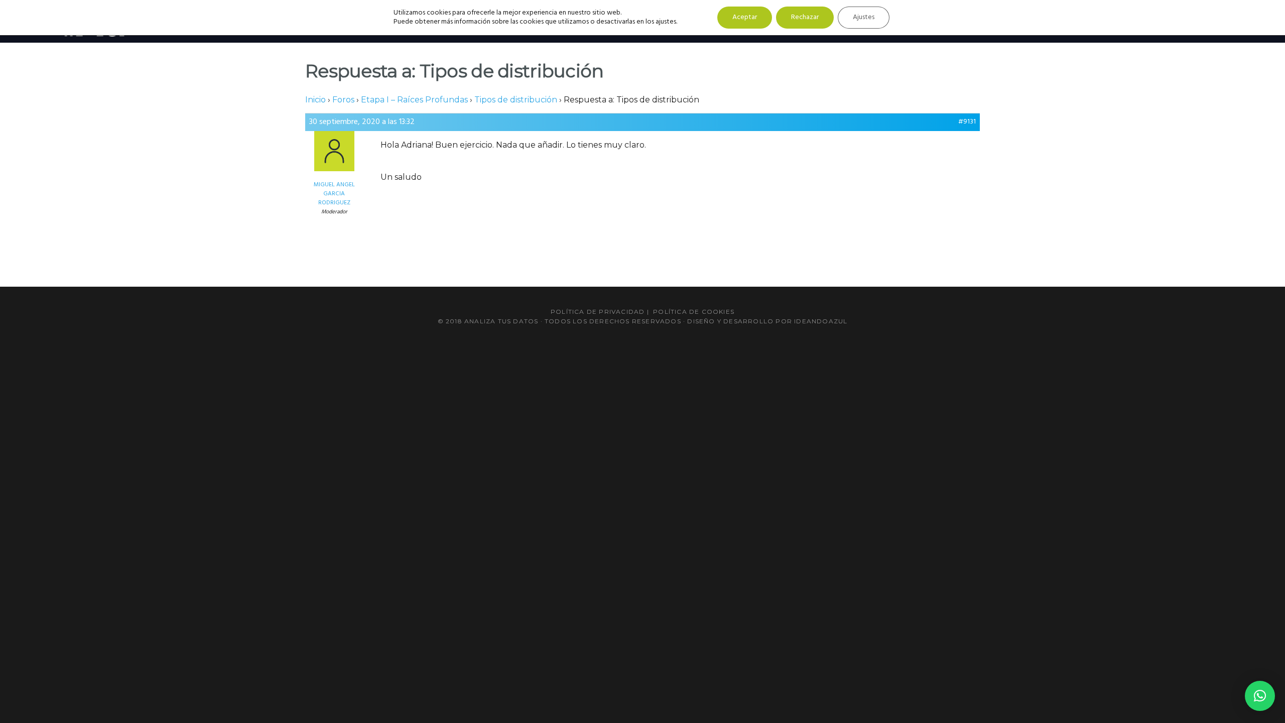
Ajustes (863, 17)
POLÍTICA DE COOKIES (693, 311)
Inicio (315, 99)
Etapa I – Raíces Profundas (414, 99)
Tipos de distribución (515, 99)
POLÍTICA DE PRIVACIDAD (598, 311)
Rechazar (805, 17)
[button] (1260, 696)
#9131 (967, 122)
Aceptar (744, 17)
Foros (343, 99)
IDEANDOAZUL (820, 321)
